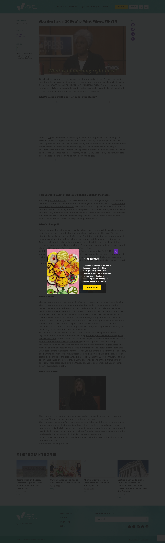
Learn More (92, 288)
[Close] (116, 251)
